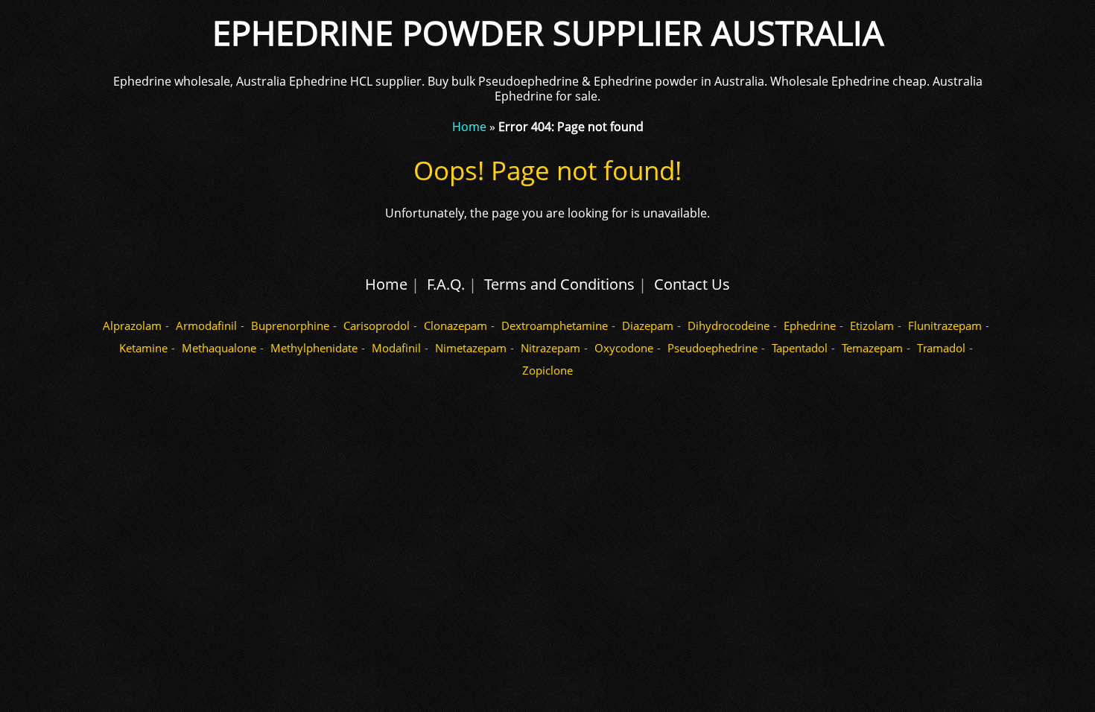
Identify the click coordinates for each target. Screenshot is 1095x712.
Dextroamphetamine (554, 325)
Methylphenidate (314, 347)
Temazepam (872, 347)
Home (469, 126)
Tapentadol (800, 347)
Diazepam (647, 325)
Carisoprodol (376, 325)
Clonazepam (455, 325)
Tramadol (941, 347)
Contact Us (692, 284)
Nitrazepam (550, 347)
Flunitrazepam (945, 325)
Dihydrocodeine (728, 325)
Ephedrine (810, 325)
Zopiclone (547, 370)
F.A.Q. (446, 284)
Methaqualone (219, 347)
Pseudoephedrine (712, 347)
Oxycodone (623, 347)
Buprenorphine (290, 325)
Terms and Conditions (559, 284)
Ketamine (143, 347)
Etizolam (872, 325)
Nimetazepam (471, 347)
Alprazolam (132, 325)
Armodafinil (206, 325)
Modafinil (396, 347)
